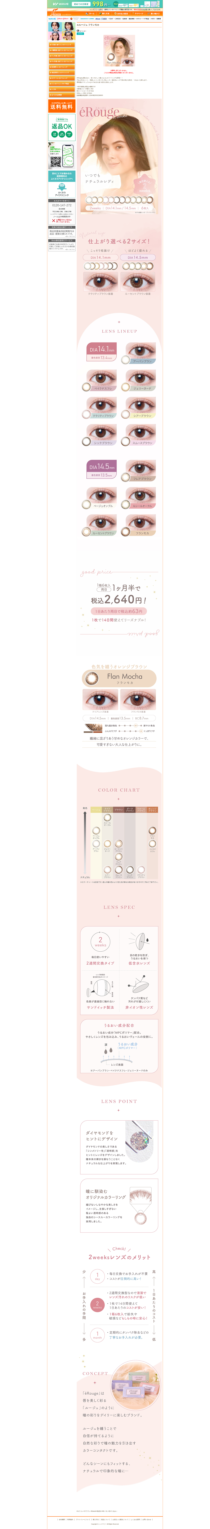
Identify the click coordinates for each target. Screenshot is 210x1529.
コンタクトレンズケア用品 (60, 84)
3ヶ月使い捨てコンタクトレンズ (62, 61)
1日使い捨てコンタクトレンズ (61, 45)
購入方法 (96, 1519)
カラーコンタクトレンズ (59, 78)
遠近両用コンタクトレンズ (60, 72)
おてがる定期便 (57, 95)
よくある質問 (135, 1519)
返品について (105, 1519)
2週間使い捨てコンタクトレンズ (62, 50)
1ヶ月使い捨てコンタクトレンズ (62, 56)
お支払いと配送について (121, 1519)
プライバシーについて (83, 1519)
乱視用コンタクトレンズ (59, 67)
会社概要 (62, 1519)
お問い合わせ (146, 1519)
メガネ (54, 89)
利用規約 (70, 1519)
